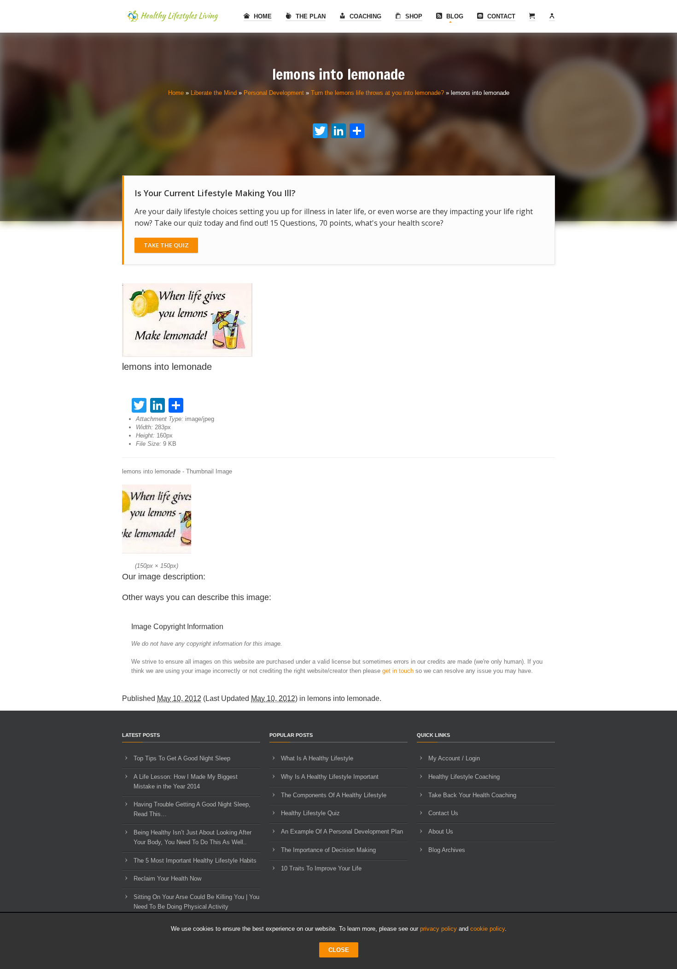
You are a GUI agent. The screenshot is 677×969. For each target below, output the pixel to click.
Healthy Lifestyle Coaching (464, 776)
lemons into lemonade (343, 698)
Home (262, 16)
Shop (412, 16)
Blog (453, 16)
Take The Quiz (166, 245)
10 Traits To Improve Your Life (321, 868)
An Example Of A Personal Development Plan (342, 831)
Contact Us (443, 813)
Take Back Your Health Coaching (472, 795)
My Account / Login (454, 758)
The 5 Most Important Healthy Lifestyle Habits (195, 860)
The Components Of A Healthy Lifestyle (333, 795)
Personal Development (274, 92)
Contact (500, 16)
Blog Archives (446, 849)
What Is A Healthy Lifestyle (317, 758)
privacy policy (438, 928)
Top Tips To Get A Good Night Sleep (182, 758)
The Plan (310, 16)
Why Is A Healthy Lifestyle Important (330, 776)
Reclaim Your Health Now (167, 878)
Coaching (364, 16)
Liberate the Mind (214, 92)
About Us (440, 831)
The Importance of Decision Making (328, 849)
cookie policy (487, 928)
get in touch (398, 670)
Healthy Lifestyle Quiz (310, 813)
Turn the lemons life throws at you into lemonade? (377, 92)
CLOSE (338, 949)
